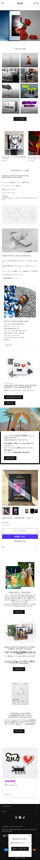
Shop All (9, 403)
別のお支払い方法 (20, 541)
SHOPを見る (19, 669)
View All (19, 612)
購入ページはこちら (20, 849)
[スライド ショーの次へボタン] (37, 770)
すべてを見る (20, 119)
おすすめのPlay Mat (13, 397)
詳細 (3, 547)
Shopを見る (10, 458)
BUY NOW (19, 731)
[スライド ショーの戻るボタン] (3, 770)
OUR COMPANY (6, 806)
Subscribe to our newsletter (12, 826)
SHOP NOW (8, 345)
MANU (4, 811)
